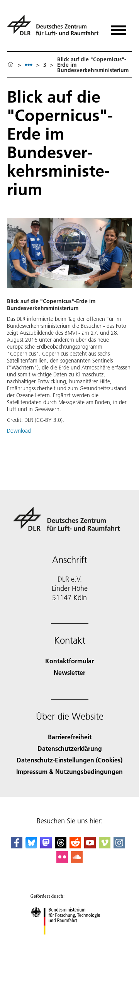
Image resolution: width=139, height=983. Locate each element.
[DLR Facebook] (16, 845)
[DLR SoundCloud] (77, 860)
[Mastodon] (46, 845)
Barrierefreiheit (70, 737)
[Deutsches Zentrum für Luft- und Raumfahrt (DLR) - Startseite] (54, 28)
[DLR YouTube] (90, 845)
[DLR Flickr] (62, 860)
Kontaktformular (69, 661)
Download (19, 430)
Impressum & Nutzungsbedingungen (69, 771)
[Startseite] (10, 65)
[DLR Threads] (60, 845)
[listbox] (28, 64)
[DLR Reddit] (75, 845)
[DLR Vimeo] (104, 845)
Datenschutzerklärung (69, 748)
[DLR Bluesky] (31, 845)
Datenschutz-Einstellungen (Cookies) (69, 760)
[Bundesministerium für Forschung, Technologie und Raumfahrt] (69, 942)
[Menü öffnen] (118, 27)
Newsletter (69, 672)
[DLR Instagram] (119, 845)
